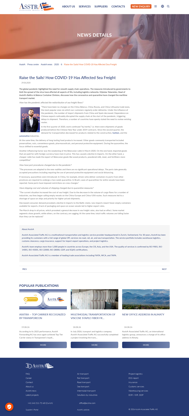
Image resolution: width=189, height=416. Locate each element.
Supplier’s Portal (32, 410)
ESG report (133, 378)
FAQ (28, 374)
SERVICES (85, 6)
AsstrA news (31, 390)
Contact (29, 382)
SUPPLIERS (101, 6)
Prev (24, 269)
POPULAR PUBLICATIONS (39, 285)
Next (164, 269)
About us (30, 386)
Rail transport (83, 378)
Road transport (83, 382)
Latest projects (32, 395)
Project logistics (136, 374)
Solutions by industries (87, 395)
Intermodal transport (86, 390)
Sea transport (83, 386)
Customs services (136, 386)
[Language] (162, 7)
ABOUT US (68, 6)
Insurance (133, 382)
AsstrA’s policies (83, 410)
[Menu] (155, 7)
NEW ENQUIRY (141, 6)
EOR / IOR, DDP (136, 395)
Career (29, 378)
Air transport (82, 374)
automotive (24, 136)
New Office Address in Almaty (143, 314)
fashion (115, 133)
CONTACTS (118, 6)
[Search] (168, 7)
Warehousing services (138, 390)
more (43, 345)
